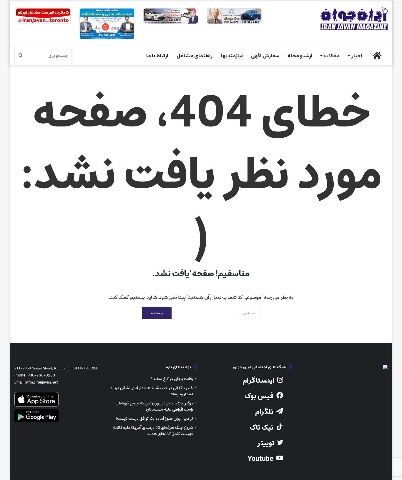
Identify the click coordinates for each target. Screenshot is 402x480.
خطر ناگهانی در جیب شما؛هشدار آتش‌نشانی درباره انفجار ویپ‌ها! (151, 391)
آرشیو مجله (300, 55)
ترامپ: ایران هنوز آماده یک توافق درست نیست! (154, 418)
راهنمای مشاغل (194, 55)
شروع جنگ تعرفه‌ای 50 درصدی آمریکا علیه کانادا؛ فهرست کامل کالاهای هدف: (153, 430)
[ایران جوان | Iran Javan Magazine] (354, 18)
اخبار (356, 55)
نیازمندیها (232, 55)
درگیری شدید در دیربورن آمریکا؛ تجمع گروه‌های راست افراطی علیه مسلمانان (153, 406)
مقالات (332, 55)
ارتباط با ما (157, 55)
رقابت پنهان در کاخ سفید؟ (172, 378)
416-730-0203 (41, 375)
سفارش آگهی (265, 55)
